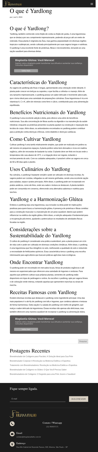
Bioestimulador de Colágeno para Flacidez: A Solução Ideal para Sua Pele (41, 356)
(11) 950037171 (52, 427)
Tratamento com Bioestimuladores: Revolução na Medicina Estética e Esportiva (43, 365)
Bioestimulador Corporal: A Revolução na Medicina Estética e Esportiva (40, 361)
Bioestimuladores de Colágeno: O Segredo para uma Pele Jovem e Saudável (42, 374)
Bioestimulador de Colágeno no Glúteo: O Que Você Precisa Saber (38, 370)
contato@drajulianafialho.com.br (28, 437)
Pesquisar (83, 341)
